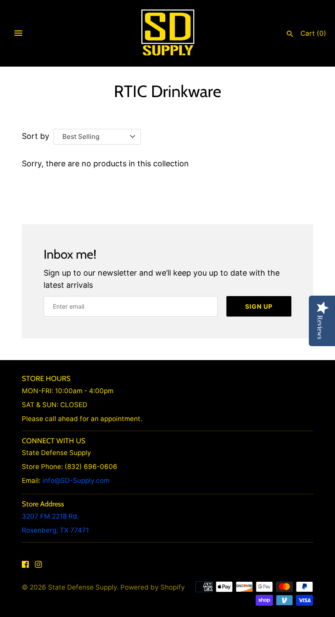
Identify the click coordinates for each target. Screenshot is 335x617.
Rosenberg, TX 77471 (55, 530)
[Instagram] (38, 566)
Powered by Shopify (152, 587)
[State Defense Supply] (167, 33)
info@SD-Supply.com (75, 480)
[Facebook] (25, 566)
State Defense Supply (82, 587)
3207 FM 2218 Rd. (50, 516)
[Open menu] (18, 33)
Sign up (259, 306)
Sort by (35, 136)
